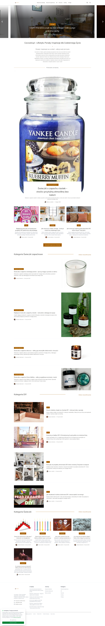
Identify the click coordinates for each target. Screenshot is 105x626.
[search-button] (87, 2)
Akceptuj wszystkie (13, 622)
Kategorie (63, 586)
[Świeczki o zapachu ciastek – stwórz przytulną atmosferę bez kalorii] (52, 137)
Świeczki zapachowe (50, 2)
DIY (56, 2)
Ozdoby (65, 2)
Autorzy (47, 586)
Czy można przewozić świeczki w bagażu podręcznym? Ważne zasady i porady (36, 590)
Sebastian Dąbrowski (49, 591)
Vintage (69, 2)
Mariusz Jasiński (48, 592)
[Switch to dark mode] (90, 3)
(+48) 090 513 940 (18, 602)
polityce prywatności (17, 617)
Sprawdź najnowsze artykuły (52, 245)
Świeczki (60, 2)
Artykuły (32, 586)
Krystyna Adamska (48, 589)
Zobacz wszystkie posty (85, 254)
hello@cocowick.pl (18, 604)
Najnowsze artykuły (41, 2)
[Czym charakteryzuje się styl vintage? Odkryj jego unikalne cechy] (52, 21)
